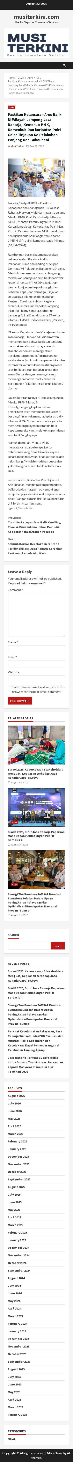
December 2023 (18, 1339)
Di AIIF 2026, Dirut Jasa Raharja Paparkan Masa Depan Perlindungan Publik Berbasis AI (36, 807)
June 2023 (15, 1384)
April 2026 (14, 1126)
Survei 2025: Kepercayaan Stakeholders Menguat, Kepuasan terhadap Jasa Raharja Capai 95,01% (36, 745)
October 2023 (17, 1354)
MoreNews (54, 1453)
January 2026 (17, 1149)
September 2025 (19, 1179)
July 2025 (14, 1194)
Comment (15, 590)
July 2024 (14, 1286)
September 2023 (19, 1361)
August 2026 (16, 1096)
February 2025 (17, 1232)
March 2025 (15, 1225)
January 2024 (17, 1331)
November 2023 (18, 1346)
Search (13, 935)
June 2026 (15, 1111)
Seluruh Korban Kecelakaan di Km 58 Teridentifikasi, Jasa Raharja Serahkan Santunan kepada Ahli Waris (35, 546)
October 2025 (17, 1172)
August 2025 (16, 1187)
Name (13, 642)
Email (12, 657)
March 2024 (15, 1316)
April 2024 (14, 1308)
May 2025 (14, 1210)
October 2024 (17, 1263)
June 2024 (15, 1293)
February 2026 (17, 1141)
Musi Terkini (17, 145)
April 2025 (14, 1217)
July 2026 (14, 1103)
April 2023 (14, 1399)
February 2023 (17, 1415)
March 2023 (15, 1407)
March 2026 (15, 1134)
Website (13, 672)
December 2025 (18, 1156)
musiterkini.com (36, 17)
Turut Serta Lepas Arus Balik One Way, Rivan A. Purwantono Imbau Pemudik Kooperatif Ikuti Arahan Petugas (34, 525)
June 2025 (15, 1202)
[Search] (64, 65)
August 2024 (16, 1278)
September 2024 (19, 1270)
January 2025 (17, 1240)
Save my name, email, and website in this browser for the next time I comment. (38, 689)
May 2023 (14, 1392)
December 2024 (18, 1248)
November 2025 (18, 1164)
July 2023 (14, 1377)
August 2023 (16, 1369)
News (11, 107)
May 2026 (14, 1118)
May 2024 (14, 1301)
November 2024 (18, 1255)
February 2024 (17, 1323)
